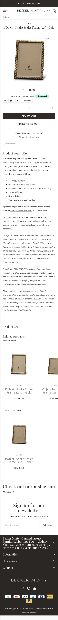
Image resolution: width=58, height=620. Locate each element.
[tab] (29, 153)
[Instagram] (28, 588)
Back (7, 17)
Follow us (8, 492)
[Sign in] (43, 10)
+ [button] (52, 108)
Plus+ (24, 612)
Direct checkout (29, 124)
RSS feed (32, 612)
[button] (5, 10)
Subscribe (47, 525)
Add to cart (29, 116)
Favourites (47, 38)
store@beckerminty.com (21, 210)
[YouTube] (34, 588)
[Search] (48, 10)
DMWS (48, 608)
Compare (27, 101)
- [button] (5, 108)
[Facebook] (23, 588)
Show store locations (29, 137)
